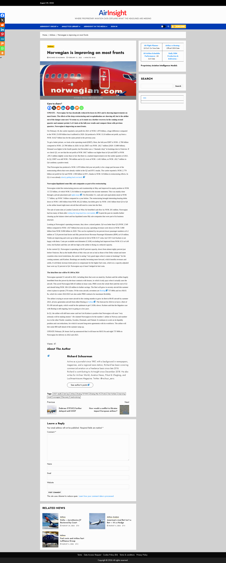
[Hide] (1, 58)
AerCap (66, 394)
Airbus (90, 302)
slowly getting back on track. (72, 177)
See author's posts (79, 385)
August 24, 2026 (68, 526)
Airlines (50, 46)
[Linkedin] (63, 108)
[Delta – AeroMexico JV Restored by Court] (50, 521)
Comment (51, 432)
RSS (144, 98)
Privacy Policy (141, 554)
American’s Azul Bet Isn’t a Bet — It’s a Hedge (119, 521)
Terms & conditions (127, 554)
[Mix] (77, 108)
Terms (79, 554)
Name (49, 464)
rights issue (75, 195)
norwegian (56, 397)
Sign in (114, 26)
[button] (168, 26)
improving (121, 394)
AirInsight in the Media (95, 26)
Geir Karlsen (112, 394)
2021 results (57, 394)
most (49, 397)
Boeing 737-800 (82, 394)
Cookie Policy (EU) (110, 554)
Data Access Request (92, 554)
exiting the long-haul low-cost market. (82, 213)
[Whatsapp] (81, 108)
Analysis (116, 517)
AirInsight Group (48, 26)
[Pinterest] (68, 108)
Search (147, 79)
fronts (104, 394)
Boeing (102, 291)
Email (49, 473)
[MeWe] (72, 108)
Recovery (65, 397)
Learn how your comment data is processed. (96, 496)
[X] (54, 108)
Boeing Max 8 (95, 394)
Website (50, 482)
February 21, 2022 (75, 58)
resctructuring (75, 397)
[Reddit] (58, 108)
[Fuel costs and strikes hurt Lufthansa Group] (50, 539)
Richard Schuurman (57, 58)
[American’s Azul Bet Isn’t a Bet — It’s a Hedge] (97, 521)
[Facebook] (49, 108)
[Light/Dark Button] (163, 26)
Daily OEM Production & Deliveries (172, 56)
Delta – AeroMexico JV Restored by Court (70, 521)
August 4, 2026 (115, 526)
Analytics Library (70, 26)
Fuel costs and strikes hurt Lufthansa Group (72, 539)
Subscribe (180, 26)
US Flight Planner (151, 45)
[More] (2, 53)
